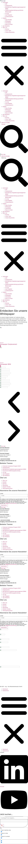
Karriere (7, 29)
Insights (4, 18)
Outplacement (8, 5)
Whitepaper (8, 21)
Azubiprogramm (9, 16)
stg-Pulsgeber (8, 15)
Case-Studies (8, 19)
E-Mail (1, 493)
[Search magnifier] (2, 825)
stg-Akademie (6, 26)
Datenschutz (6, 690)
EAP (6, 4)
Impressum (5, 689)
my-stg (7, 13)
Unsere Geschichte (9, 32)
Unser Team (8, 30)
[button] (14, 61)
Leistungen (5, 2)
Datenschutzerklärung (11, 503)
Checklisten (8, 22)
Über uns (5, 27)
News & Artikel (9, 24)
